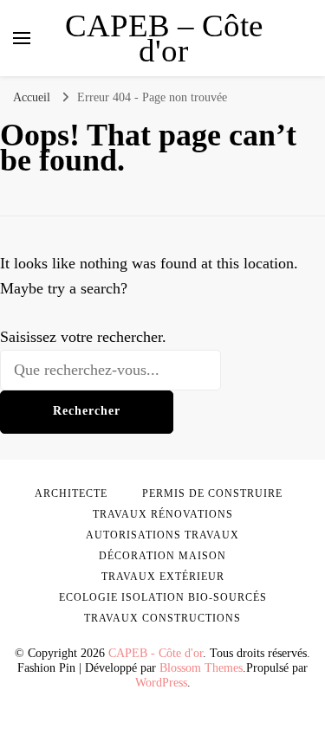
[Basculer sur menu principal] (21, 38)
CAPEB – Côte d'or (164, 38)
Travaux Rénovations (163, 514)
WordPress (161, 682)
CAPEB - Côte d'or (155, 653)
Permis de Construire (212, 493)
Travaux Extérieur (162, 577)
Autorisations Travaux (162, 535)
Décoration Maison (162, 556)
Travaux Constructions (162, 618)
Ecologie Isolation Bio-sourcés (163, 597)
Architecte (71, 493)
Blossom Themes (201, 667)
